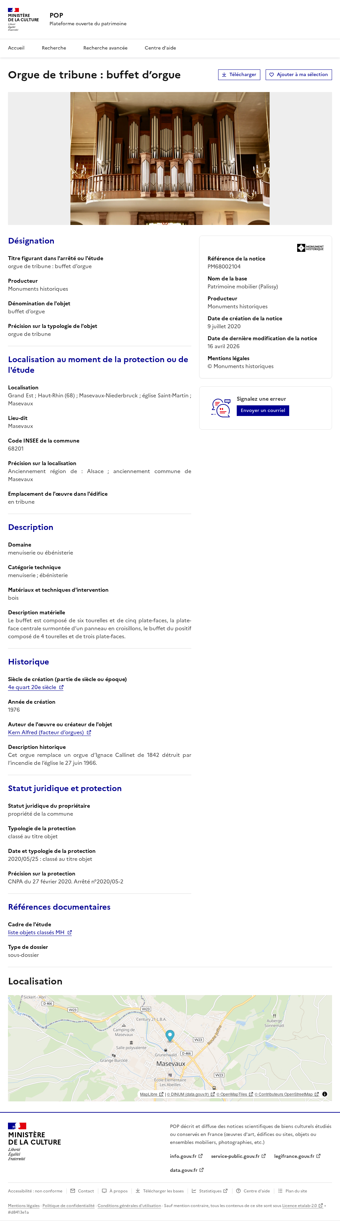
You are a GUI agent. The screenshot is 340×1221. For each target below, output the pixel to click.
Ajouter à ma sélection (302, 74)
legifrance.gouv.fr (294, 1156)
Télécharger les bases (163, 1191)
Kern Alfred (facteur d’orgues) (46, 732)
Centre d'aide (160, 48)
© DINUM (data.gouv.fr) (188, 1094)
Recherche (54, 48)
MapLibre (148, 1094)
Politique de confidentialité (68, 1206)
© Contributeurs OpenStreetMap (284, 1094)
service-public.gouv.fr (235, 1156)
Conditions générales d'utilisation (129, 1206)
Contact (86, 1191)
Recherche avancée (105, 48)
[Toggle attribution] (325, 1094)
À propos (119, 1191)
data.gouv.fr (184, 1170)
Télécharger (242, 74)
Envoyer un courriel (263, 410)
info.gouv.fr (183, 1156)
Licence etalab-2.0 (299, 1206)
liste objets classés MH (36, 932)
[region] (170, 1048)
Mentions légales (24, 1206)
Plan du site (296, 1191)
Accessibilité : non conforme (35, 1191)
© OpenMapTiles (231, 1094)
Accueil (16, 48)
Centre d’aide (257, 1191)
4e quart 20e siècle (32, 687)
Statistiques (210, 1191)
